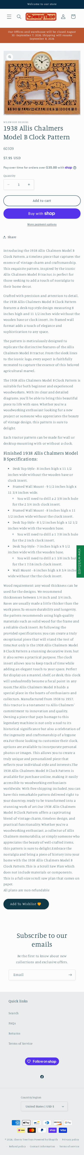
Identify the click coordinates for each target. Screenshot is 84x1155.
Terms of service (69, 1146)
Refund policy (17, 1146)
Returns (14, 1033)
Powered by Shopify (46, 1139)
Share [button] (12, 237)
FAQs (12, 1023)
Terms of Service (21, 1043)
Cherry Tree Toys (24, 1139)
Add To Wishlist (23, 904)
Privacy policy (70, 1139)
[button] (9, 17)
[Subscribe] (70, 975)
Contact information (42, 1146)
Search (14, 1013)
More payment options (42, 224)
